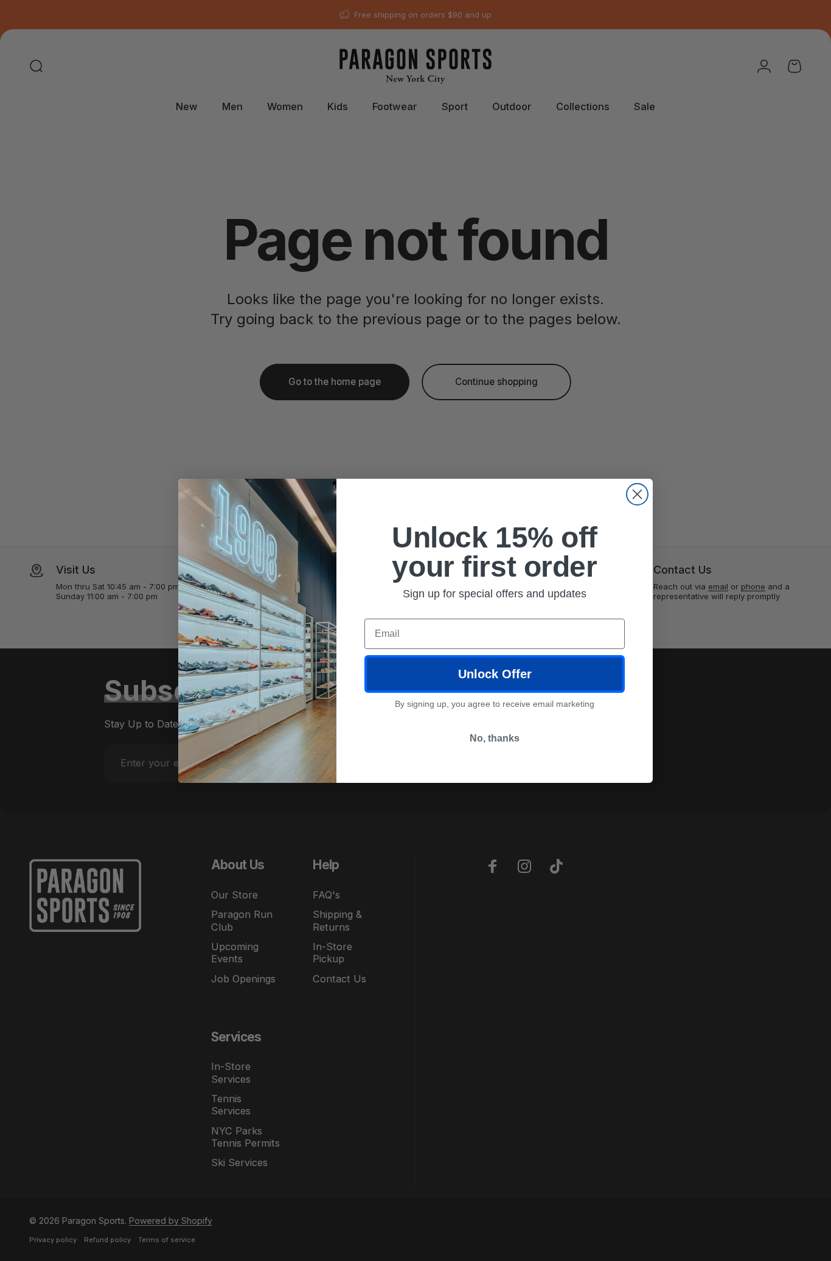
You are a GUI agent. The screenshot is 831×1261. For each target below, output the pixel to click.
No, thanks (495, 738)
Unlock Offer (495, 674)
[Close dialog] (637, 494)
